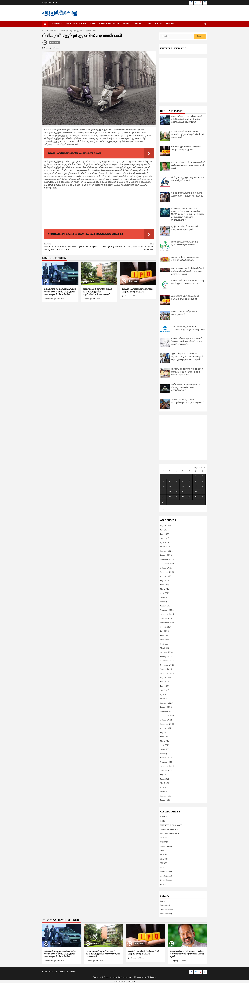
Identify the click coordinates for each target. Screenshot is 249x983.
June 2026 (164, 534)
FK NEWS (138, 24)
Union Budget (166, 880)
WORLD (163, 884)
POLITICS (164, 859)
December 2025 (167, 559)
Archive (170, 24)
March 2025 (165, 597)
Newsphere (138, 977)
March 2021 (165, 792)
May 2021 (164, 783)
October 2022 (166, 720)
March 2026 (165, 547)
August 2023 (165, 678)
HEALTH (164, 842)
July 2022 (164, 732)
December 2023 (167, 661)
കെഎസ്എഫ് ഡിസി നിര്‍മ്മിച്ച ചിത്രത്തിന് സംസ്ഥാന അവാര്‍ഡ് (128, 247)
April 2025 (165, 593)
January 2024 (166, 656)
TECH (148, 24)
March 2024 (165, 648)
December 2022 (167, 711)
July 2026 (164, 530)
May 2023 (164, 690)
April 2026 (165, 543)
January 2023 (166, 707)
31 (163, 502)
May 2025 (164, 589)
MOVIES (126, 24)
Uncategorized (166, 876)
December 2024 (167, 610)
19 (176, 492)
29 (196, 497)
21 (189, 492)
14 (189, 486)
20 (183, 492)
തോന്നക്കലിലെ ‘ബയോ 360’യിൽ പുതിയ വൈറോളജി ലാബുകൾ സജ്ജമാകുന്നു (70, 247)
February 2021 (166, 796)
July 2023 (164, 682)
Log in (162, 901)
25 (170, 497)
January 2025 (166, 606)
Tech (162, 867)
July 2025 (164, 580)
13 (183, 486)
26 (176, 497)
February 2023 (166, 703)
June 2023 (164, 686)
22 (196, 492)
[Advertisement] (99, 210)
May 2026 (164, 538)
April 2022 (165, 745)
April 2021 (165, 787)
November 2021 (167, 766)
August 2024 (165, 627)
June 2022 (164, 737)
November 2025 (167, 564)
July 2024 (164, 631)
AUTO (92, 24)
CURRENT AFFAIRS (169, 829)
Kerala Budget (166, 846)
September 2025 (167, 572)
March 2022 (165, 749)
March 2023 (165, 699)
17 (163, 492)
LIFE (162, 850)
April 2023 (165, 694)
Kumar (57, 48)
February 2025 (166, 602)
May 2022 (164, 741)
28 (189, 497)
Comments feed (166, 909)
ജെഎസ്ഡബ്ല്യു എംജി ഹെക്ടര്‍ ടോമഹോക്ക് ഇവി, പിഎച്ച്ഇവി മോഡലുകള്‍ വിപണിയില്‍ (60, 292)
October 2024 (166, 618)
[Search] (205, 24)
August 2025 (165, 576)
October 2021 (166, 770)
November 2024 (167, 614)
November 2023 (167, 665)
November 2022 (167, 716)
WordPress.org (166, 914)
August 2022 (165, 728)
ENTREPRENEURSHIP (109, 24)
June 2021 (164, 779)
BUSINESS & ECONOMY (76, 24)
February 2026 (166, 551)
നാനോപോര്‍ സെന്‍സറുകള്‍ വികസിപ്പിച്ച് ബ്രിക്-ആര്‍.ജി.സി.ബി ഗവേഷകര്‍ (97, 292)
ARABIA (164, 817)
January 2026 (166, 555)
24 (163, 497)
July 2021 (164, 775)
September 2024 (167, 623)
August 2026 (165, 526)
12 (176, 486)
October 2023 (166, 669)
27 (183, 497)
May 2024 (164, 640)
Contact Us (63, 972)
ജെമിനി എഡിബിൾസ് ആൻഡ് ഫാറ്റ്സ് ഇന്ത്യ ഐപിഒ (137, 290)
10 (163, 486)
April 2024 (165, 644)
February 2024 (166, 652)
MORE (157, 24)
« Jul (162, 509)
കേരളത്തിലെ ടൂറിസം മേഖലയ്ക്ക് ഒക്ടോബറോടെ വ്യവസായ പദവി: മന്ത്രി (187, 954)
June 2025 (164, 585)
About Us (53, 972)
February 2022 (166, 754)
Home (44, 972)
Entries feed (165, 905)
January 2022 (166, 758)
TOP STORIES (55, 24)
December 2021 (167, 762)
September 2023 (167, 673)
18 (170, 492)
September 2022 (167, 724)
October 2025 (166, 568)
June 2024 (164, 635)
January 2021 (166, 800)
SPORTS (163, 863)
